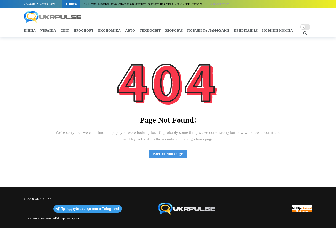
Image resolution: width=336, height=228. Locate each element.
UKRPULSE (43, 199)
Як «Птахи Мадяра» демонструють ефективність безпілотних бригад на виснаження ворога (143, 3)
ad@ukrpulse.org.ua (66, 218)
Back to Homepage (168, 154)
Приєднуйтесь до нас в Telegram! (90, 209)
